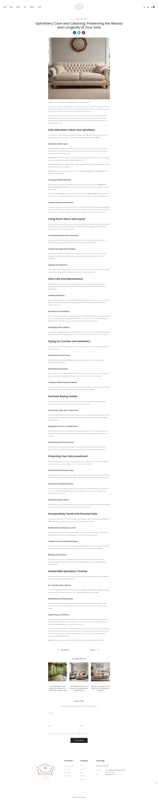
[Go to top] (155, 783)
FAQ (25, 7)
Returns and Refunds (69, 765)
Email (82, 726)
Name (50, 726)
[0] (152, 7)
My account (66, 775)
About (18, 7)
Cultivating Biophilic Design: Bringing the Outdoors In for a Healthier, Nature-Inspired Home (57, 688)
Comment (51, 713)
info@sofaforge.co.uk (110, 774)
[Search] (144, 7)
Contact (32, 7)
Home (4, 7)
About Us (82, 765)
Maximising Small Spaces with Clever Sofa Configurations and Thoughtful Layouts (79, 688)
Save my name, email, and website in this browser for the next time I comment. (68, 733)
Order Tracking (67, 769)
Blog (39, 7)
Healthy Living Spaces (81, 19)
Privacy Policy (67, 772)
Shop (11, 7)
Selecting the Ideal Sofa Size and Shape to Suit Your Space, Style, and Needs (100, 688)
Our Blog (82, 779)
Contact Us (82, 775)
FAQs (81, 772)
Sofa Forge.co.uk (60, 636)
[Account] (148, 7)
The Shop (82, 769)
